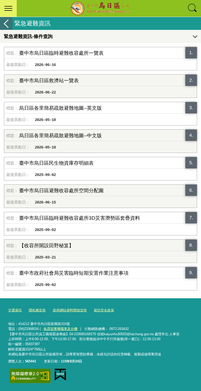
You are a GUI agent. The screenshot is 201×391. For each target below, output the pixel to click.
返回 (6, 23)
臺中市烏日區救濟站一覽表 (49, 80)
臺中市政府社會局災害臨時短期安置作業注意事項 (74, 273)
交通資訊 (15, 310)
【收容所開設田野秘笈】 (46, 245)
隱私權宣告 (37, 310)
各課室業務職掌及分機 (60, 329)
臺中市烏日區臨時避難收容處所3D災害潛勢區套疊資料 (79, 218)
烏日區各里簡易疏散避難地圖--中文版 (60, 135)
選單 (8, 8)
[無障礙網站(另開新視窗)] (30, 376)
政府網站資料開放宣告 (70, 310)
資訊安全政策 (104, 310)
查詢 (192, 8)
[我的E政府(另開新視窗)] (60, 375)
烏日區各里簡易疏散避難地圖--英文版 (60, 108)
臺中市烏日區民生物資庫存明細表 (56, 163)
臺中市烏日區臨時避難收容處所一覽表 (61, 53)
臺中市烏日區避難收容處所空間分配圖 (61, 190)
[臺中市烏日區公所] (100, 8)
